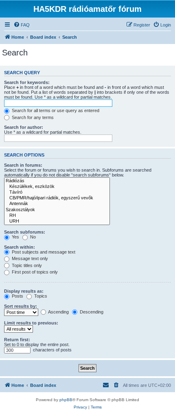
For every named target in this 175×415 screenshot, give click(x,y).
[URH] (57, 221)
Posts (17, 296)
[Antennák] (57, 204)
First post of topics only (34, 271)
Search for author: (23, 127)
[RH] (57, 216)
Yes (15, 236)
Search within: (19, 247)
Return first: (17, 339)
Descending (91, 311)
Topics (40, 296)
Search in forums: (23, 165)
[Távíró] (57, 192)
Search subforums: (24, 232)
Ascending (58, 311)
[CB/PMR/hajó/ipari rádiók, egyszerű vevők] (57, 198)
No (32, 236)
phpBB (65, 399)
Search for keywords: (27, 82)
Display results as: (24, 291)
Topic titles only (26, 265)
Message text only (29, 258)
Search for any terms (32, 117)
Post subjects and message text (43, 251)
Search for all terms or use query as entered (55, 110)
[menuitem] (21, 25)
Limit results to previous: (31, 322)
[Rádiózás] (57, 181)
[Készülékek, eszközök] (57, 187)
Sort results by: (20, 306)
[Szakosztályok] (57, 210)
